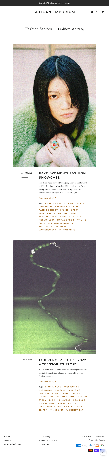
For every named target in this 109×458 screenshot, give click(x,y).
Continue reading (46, 198)
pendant (73, 403)
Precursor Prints (50, 407)
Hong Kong (71, 213)
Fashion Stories (38, 29)
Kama (63, 216)
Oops (52, 403)
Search (7, 436)
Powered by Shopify (97, 440)
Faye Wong (54, 213)
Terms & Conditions (12, 444)
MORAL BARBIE (66, 220)
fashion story (69, 210)
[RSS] (82, 29)
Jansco (43, 216)
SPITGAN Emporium (54, 12)
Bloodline (45, 390)
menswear (64, 400)
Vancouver (57, 410)
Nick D (43, 403)
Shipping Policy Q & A (48, 440)
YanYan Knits (67, 230)
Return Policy (44, 436)
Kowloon (75, 216)
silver (68, 407)
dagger (76, 393)
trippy (43, 410)
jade (52, 400)
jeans (54, 216)
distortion (46, 397)
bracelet (61, 390)
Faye (42, 213)
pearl (62, 403)
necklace (79, 400)
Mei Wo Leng (47, 220)
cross (64, 393)
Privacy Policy (45, 444)
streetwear (59, 226)
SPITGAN (44, 226)
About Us (8, 440)
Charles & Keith (55, 203)
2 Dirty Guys (53, 387)
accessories (71, 387)
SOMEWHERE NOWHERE (61, 223)
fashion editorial (67, 207)
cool (55, 393)
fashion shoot (48, 210)
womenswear (47, 230)
